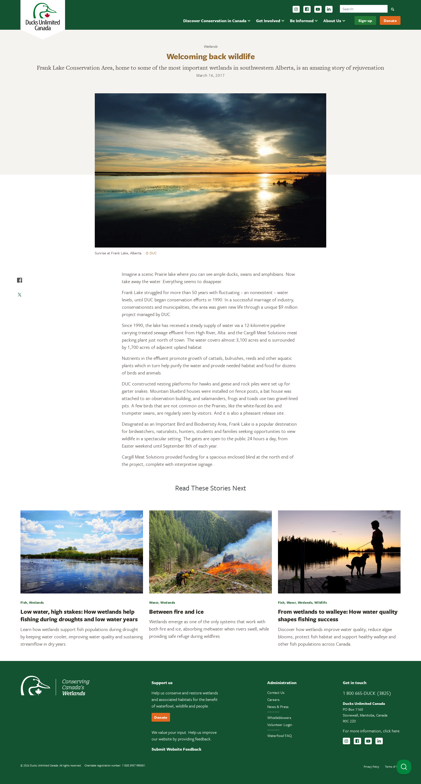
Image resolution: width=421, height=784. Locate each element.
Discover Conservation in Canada (214, 21)
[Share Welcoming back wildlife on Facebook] (19, 280)
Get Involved (268, 21)
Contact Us (275, 692)
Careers (273, 699)
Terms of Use (393, 767)
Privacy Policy (371, 767)
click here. (392, 731)
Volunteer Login (279, 724)
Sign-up (365, 20)
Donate (390, 20)
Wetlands (211, 46)
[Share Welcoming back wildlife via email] (19, 309)
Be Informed (302, 21)
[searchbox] (364, 9)
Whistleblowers (279, 717)
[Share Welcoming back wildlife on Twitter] (19, 294)
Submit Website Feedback (176, 749)
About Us (332, 21)
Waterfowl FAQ (279, 735)
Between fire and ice (176, 611)
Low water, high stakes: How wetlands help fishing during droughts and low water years (79, 615)
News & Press (277, 706)
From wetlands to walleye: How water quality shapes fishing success (338, 615)
